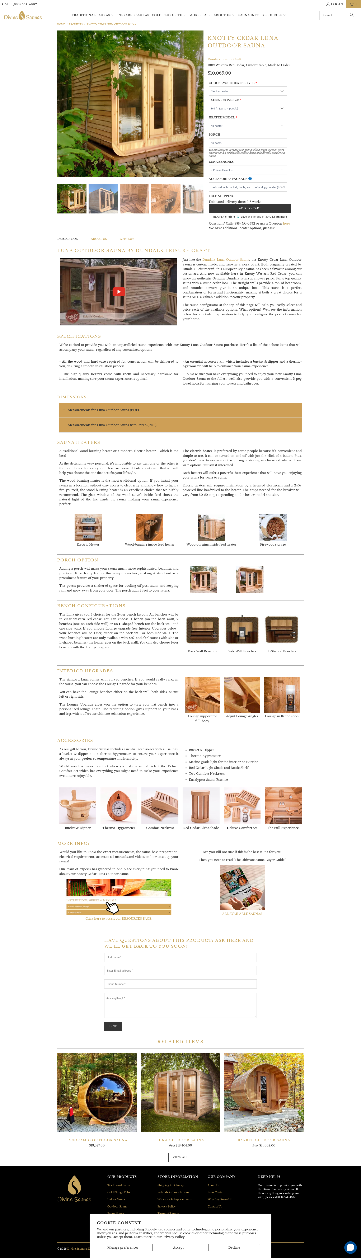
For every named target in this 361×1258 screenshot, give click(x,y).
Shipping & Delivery (171, 1185)
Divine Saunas (76, 1248)
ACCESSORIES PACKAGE (228, 179)
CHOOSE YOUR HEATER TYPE (231, 83)
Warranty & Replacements (175, 1199)
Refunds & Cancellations (173, 1192)
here (286, 223)
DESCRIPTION (67, 239)
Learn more (279, 216)
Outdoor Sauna (117, 1206)
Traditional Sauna (119, 1185)
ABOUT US (99, 239)
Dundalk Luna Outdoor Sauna (225, 260)
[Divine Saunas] (23, 15)
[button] (93, 15)
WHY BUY (126, 239)
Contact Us (215, 1206)
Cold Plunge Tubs (118, 1192)
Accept (178, 1247)
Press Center (216, 1192)
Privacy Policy (174, 1237)
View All (180, 1157)
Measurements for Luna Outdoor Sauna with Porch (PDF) (112, 425)
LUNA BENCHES (221, 162)
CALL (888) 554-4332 (19, 4)
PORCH (214, 134)
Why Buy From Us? (220, 1199)
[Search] (351, 15)
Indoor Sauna (116, 1199)
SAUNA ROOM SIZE (224, 100)
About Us (213, 1185)
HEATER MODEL (222, 117)
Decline (234, 1247)
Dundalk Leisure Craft (224, 59)
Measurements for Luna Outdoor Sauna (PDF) (103, 410)
